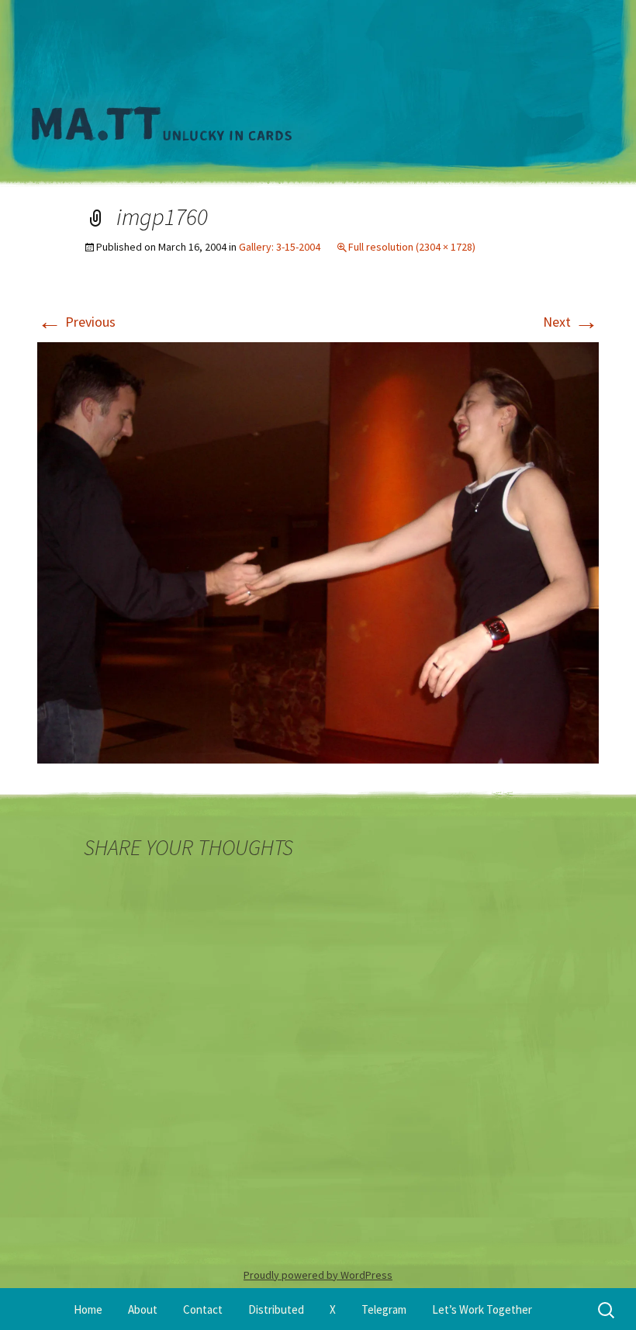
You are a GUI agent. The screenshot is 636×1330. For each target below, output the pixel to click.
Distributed (276, 1309)
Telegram (383, 1309)
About (142, 1309)
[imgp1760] (318, 550)
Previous (76, 322)
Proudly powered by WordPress (318, 1275)
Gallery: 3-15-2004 (279, 247)
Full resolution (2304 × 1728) (411, 247)
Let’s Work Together (482, 1309)
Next (571, 322)
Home (88, 1309)
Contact (203, 1309)
